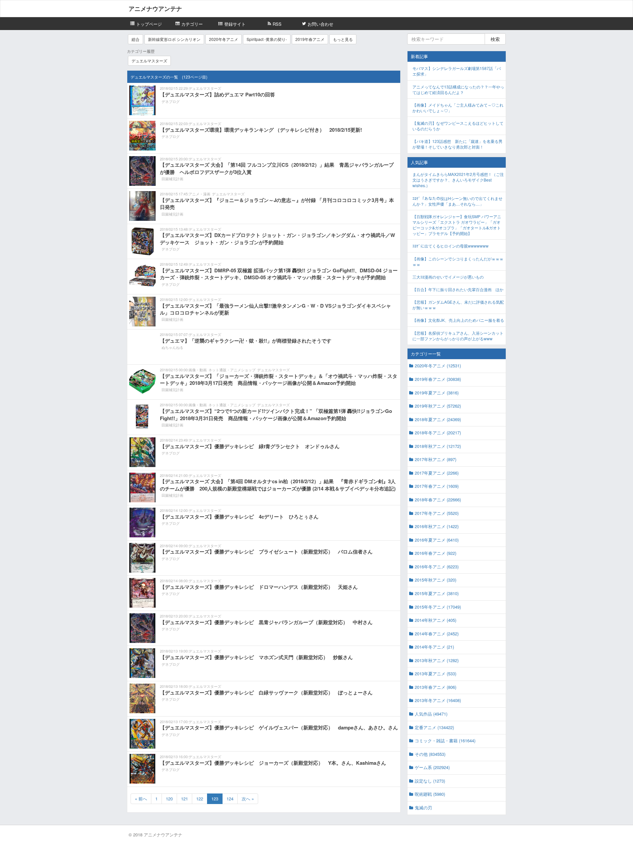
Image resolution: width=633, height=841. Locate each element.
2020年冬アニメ (223, 39)
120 (169, 798)
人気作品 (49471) (431, 714)
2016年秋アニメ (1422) (437, 526)
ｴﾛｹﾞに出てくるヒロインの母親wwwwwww (450, 246)
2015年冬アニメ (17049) (438, 607)
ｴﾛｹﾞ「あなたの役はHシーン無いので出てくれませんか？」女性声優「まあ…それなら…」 (457, 201)
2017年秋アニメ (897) (435, 459)
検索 (495, 39)
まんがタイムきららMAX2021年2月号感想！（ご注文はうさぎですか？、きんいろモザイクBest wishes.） (458, 179)
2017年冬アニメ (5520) (437, 513)
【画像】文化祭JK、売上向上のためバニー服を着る (458, 320)
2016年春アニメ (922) (435, 553)
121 (184, 798)
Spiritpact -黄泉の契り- (267, 39)
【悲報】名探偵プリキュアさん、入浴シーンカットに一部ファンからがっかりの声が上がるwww (457, 335)
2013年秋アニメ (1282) (437, 660)
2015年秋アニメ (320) (435, 580)
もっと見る (343, 39)
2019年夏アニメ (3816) (437, 392)
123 (214, 798)
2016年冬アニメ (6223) (437, 566)
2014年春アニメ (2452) (437, 633)
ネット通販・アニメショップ (232, 369)
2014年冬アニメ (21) (434, 647)
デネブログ (171, 101)
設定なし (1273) (430, 781)
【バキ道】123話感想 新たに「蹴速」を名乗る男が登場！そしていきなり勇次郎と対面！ (457, 144)
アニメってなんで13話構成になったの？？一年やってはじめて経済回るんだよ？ (458, 89)
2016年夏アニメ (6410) (437, 540)
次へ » (248, 798)
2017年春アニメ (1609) (437, 486)
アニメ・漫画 (199, 193)
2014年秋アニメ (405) (435, 620)
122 (199, 798)
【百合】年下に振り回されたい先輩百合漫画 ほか (457, 289)
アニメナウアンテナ (155, 8)
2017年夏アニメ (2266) (437, 473)
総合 (135, 39)
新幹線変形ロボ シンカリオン (174, 39)
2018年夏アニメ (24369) (438, 419)
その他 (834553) (430, 754)
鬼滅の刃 (423, 807)
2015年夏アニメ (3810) (437, 593)
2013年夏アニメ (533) (435, 673)
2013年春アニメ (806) (435, 687)
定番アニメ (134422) (434, 727)
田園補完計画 (172, 178)
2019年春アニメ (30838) (438, 379)
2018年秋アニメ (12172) (438, 446)
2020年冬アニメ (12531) (438, 365)
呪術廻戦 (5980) (430, 794)
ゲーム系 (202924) (432, 767)
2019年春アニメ (309, 39)
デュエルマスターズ (149, 60)
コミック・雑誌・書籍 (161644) (445, 740)
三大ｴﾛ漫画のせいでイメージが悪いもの (448, 277)
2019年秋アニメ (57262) (438, 406)
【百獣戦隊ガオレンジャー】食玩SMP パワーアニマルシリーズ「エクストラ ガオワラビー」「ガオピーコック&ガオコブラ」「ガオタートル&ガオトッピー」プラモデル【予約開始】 (456, 225)
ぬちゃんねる (172, 347)
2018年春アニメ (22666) (438, 499)
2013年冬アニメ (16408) (438, 700)
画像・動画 (198, 369)
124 (229, 798)
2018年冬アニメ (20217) (438, 432)
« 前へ (141, 798)
